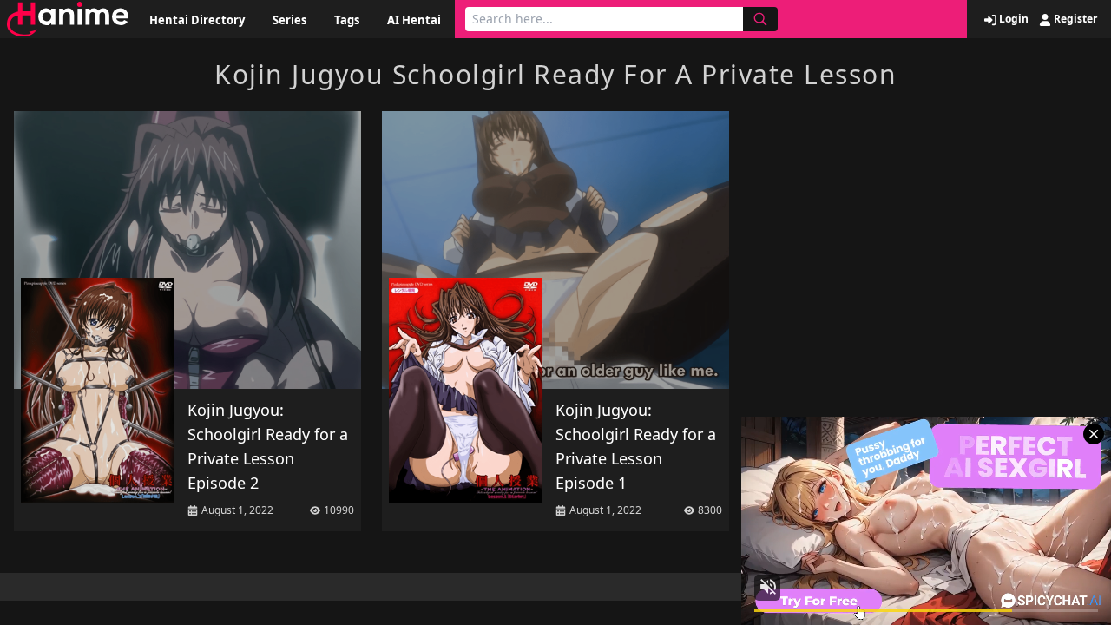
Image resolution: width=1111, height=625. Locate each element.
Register (1074, 19)
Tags (346, 20)
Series (289, 20)
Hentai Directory (197, 20)
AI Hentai (414, 20)
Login (1012, 19)
